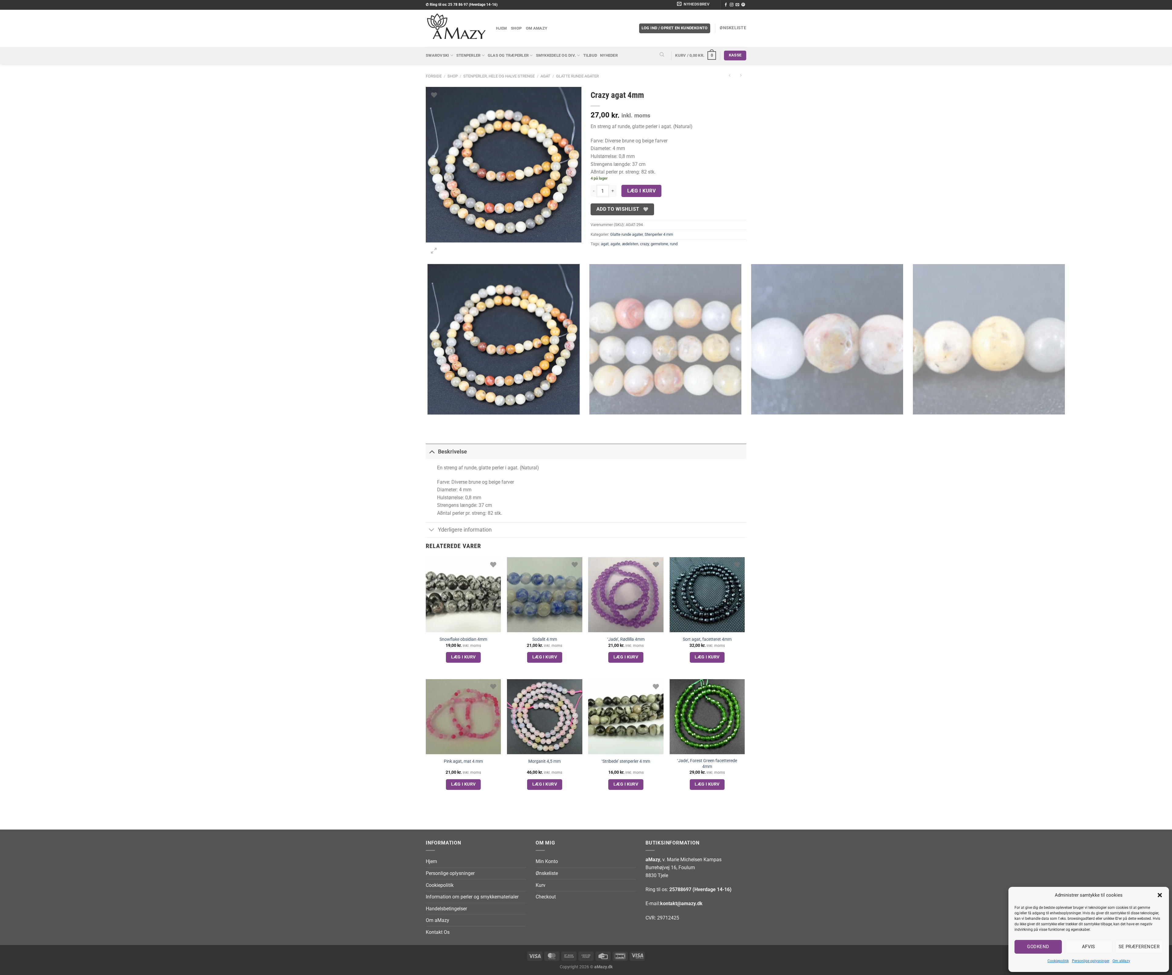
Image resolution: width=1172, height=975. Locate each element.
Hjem (501, 28)
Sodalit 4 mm (544, 639)
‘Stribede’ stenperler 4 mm (626, 761)
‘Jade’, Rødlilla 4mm (626, 639)
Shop (516, 28)
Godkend (1038, 946)
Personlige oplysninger (1090, 961)
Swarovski (437, 55)
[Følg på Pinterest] (743, 5)
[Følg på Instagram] (731, 5)
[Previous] (429, 421)
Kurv (540, 885)
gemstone (659, 244)
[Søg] (662, 55)
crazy (644, 244)
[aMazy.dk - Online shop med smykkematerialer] (456, 28)
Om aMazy (1121, 961)
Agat (545, 76)
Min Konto (547, 861)
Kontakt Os (438, 932)
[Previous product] (740, 76)
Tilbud (590, 55)
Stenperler (468, 55)
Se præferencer (1139, 946)
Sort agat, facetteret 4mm (707, 639)
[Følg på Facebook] (726, 5)
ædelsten (630, 244)
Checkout (546, 897)
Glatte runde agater (577, 76)
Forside (434, 76)
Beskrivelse (452, 452)
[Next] (448, 248)
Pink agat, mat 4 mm (463, 761)
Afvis (1088, 946)
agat (605, 244)
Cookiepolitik (1058, 961)
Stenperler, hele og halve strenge (499, 76)
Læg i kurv (641, 191)
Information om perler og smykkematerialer (472, 897)
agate (615, 244)
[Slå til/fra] (432, 451)
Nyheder (609, 55)
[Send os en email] (737, 5)
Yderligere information (465, 530)
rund (674, 244)
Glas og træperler (508, 55)
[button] (1160, 895)
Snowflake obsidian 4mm (463, 639)
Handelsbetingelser (446, 909)
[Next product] (729, 76)
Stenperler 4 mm (659, 234)
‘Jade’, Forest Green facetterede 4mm (707, 763)
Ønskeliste (547, 873)
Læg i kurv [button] (463, 656)
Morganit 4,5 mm (544, 761)
